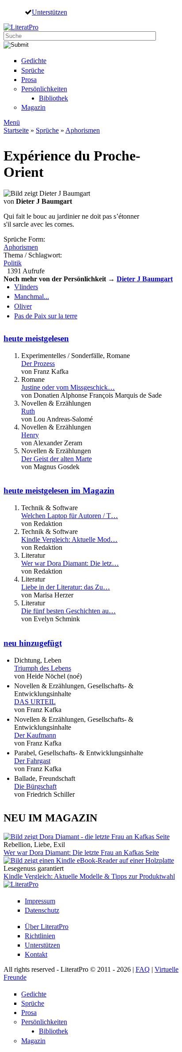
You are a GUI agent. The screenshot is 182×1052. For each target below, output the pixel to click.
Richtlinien (40, 936)
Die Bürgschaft (35, 786)
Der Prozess (38, 363)
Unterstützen (49, 11)
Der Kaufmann (35, 735)
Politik (13, 263)
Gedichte (33, 60)
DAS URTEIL (35, 701)
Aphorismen (82, 130)
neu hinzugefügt (33, 643)
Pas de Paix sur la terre (45, 316)
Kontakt (36, 954)
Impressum (40, 901)
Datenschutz (42, 910)
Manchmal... (31, 296)
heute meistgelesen (36, 338)
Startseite (16, 130)
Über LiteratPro (46, 926)
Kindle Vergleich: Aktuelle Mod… (69, 539)
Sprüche (32, 70)
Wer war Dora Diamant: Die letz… (70, 563)
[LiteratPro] (21, 27)
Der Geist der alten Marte (56, 459)
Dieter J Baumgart (145, 279)
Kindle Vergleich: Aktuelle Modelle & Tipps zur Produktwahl (89, 876)
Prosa (29, 79)
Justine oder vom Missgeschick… (68, 387)
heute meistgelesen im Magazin (59, 490)
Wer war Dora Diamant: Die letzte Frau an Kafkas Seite (81, 852)
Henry (30, 435)
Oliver (23, 306)
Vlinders (26, 287)
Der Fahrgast (32, 761)
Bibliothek (53, 98)
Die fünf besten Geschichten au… (68, 611)
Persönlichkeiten (44, 89)
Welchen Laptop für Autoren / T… (69, 515)
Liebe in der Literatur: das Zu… (65, 587)
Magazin (33, 107)
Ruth (28, 411)
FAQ (143, 969)
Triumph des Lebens (42, 668)
